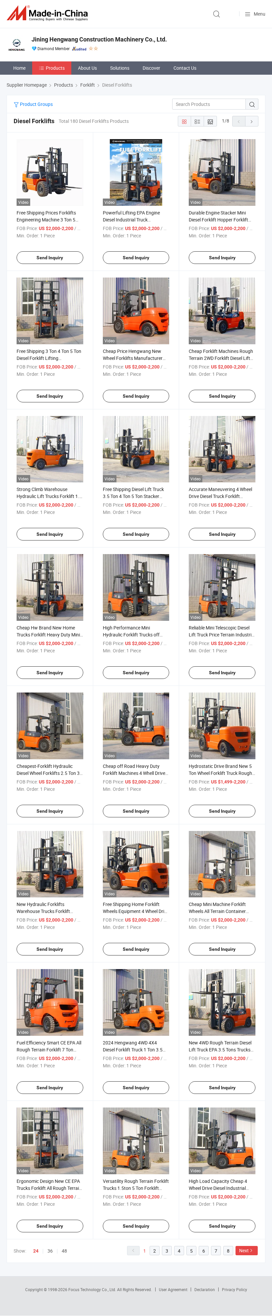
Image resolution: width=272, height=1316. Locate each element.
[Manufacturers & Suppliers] (48, 13)
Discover (151, 68)
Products (55, 68)
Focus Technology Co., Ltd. (92, 1289)
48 (64, 1251)
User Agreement (173, 1289)
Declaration (204, 1289)
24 (35, 1251)
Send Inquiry (49, 257)
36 (50, 1251)
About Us (87, 68)
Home (19, 68)
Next (244, 1250)
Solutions (119, 68)
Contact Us (184, 68)
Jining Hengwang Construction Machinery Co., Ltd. (99, 39)
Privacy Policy (234, 1289)
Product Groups (36, 104)
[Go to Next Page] (251, 121)
